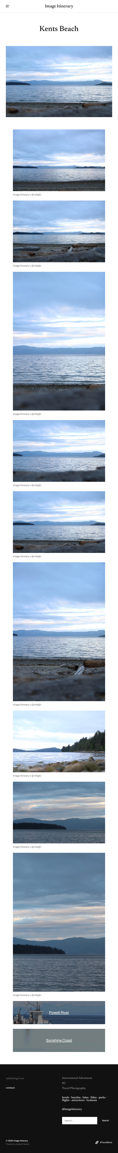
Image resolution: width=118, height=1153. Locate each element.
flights (65, 1100)
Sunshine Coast (59, 1040)
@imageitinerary (72, 1109)
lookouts (92, 1100)
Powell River (59, 1013)
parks (102, 1097)
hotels (65, 1097)
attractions (78, 1100)
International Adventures (77, 1078)
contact (10, 1088)
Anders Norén (22, 1144)
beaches (76, 1097)
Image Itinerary (59, 6)
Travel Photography (74, 1088)
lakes (85, 1097)
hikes (94, 1097)
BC (64, 1083)
